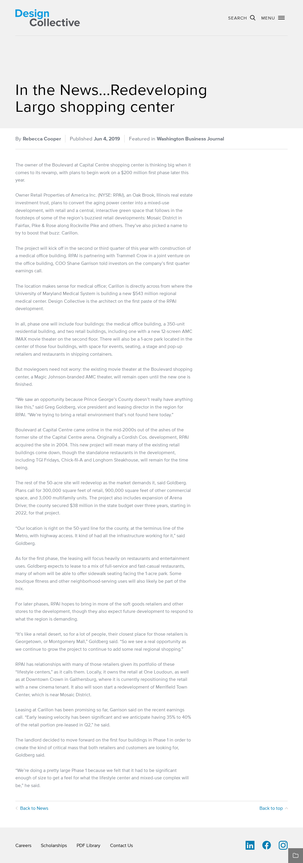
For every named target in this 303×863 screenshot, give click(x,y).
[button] (273, 17)
